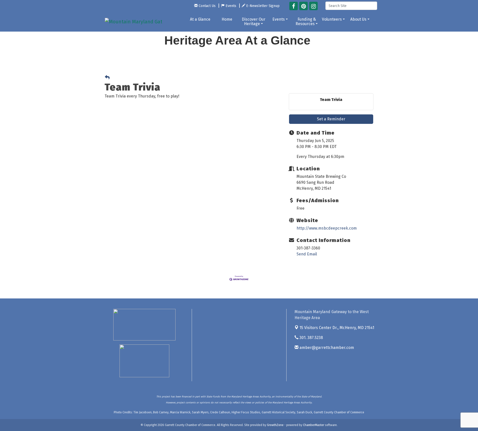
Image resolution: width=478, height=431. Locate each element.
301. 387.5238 (311, 337)
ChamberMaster (313, 425)
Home (227, 19)
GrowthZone (275, 425)
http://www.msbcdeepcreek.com (327, 228)
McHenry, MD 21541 (336, 327)
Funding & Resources (306, 21)
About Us (358, 19)
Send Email (307, 254)
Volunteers (332, 19)
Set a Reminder (331, 119)
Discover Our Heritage (253, 21)
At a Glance (200, 19)
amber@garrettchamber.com (326, 347)
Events (278, 19)
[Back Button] (107, 77)
